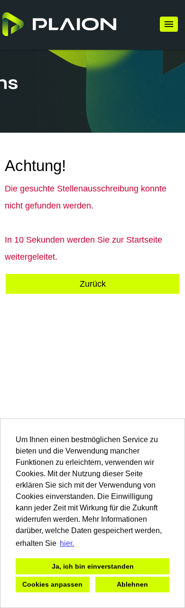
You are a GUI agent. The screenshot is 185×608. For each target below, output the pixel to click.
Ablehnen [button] (132, 584)
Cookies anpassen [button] (52, 584)
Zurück (93, 284)
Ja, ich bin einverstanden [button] (93, 566)
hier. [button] (67, 543)
